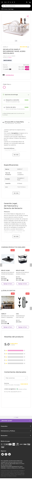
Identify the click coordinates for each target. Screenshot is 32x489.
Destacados (4, 435)
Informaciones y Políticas (8, 431)
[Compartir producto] (27, 16)
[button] (30, 2)
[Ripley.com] (10, 2)
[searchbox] (18, 6)
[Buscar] (3, 6)
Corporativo (4, 426)
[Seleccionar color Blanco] (4, 87)
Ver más (16, 154)
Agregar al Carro (8, 283)
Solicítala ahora (10, 75)
